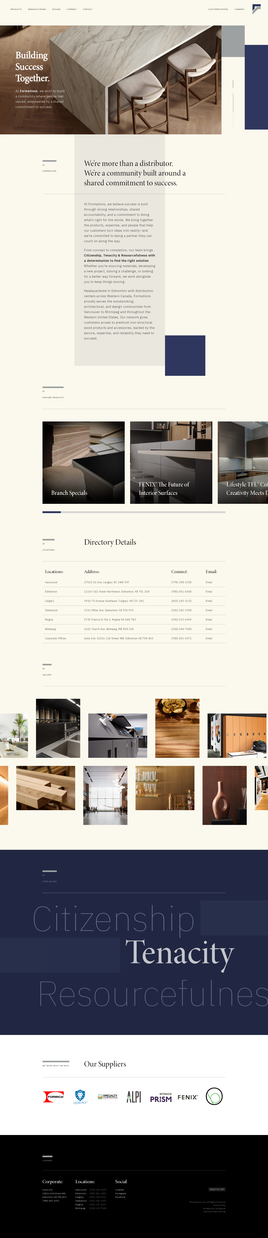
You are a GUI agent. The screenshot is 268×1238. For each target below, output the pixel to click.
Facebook (120, 1197)
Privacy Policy (219, 1205)
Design (56, 9)
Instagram (120, 1193)
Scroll (233, 84)
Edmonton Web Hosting (214, 1211)
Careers (239, 9)
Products (16, 9)
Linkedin (119, 1189)
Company (71, 9)
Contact (87, 9)
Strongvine (220, 1208)
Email (209, 582)
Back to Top (217, 1189)
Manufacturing (37, 9)
